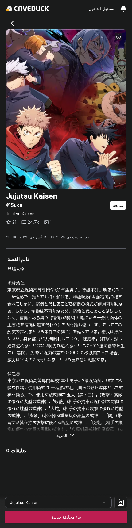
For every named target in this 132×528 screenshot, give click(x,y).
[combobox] (58, 502)
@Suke (14, 205)
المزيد (61, 435)
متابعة (118, 205)
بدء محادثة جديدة (66, 517)
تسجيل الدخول (101, 8)
